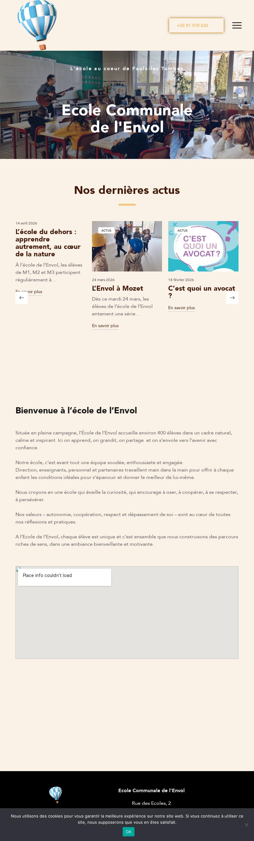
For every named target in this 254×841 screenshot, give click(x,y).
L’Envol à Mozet (49, 288)
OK (129, 831)
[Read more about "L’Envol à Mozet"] (59, 246)
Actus (38, 230)
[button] (196, 25)
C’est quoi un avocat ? (134, 291)
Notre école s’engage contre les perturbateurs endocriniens (209, 299)
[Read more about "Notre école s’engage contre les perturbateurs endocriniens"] (212, 246)
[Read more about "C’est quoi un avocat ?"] (136, 246)
